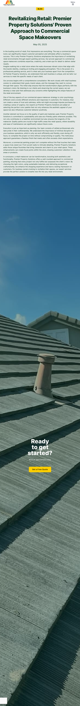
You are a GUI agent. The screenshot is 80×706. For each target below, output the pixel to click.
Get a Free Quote (40, 469)
